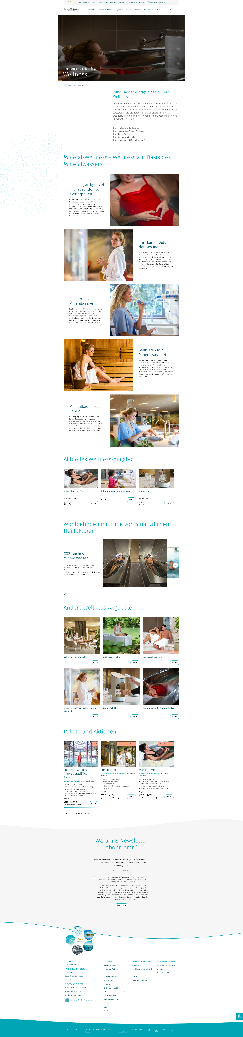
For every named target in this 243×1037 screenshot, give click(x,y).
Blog (94, 2)
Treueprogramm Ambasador (136, 2)
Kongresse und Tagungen (166, 965)
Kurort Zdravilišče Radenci (74, 976)
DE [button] (175, 10)
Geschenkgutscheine (111, 977)
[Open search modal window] (171, 10)
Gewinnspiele (108, 980)
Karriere (135, 977)
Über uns (135, 965)
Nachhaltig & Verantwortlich (142, 969)
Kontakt (121, 2)
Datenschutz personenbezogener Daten (123, 899)
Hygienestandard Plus (111, 988)
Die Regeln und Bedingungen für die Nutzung (97, 1031)
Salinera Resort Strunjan (73, 991)
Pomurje (138, 10)
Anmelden (121, 906)
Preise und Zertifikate (140, 973)
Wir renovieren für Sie (111, 999)
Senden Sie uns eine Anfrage (107, 2)
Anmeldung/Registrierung (158, 2)
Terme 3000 (69, 972)
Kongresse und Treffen (152, 10)
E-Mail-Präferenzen (111, 996)
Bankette (160, 969)
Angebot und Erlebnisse (124, 10)
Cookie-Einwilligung (123, 1031)
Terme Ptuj (68, 980)
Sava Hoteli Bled (70, 965)
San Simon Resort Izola (73, 995)
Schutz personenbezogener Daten (116, 992)
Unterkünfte (91, 10)
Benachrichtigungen (139, 980)
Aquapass (107, 984)
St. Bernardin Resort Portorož (75, 987)
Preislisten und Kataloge (112, 1011)
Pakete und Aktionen (105, 10)
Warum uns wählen (84, 2)
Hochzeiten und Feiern (165, 973)
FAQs (105, 1007)
